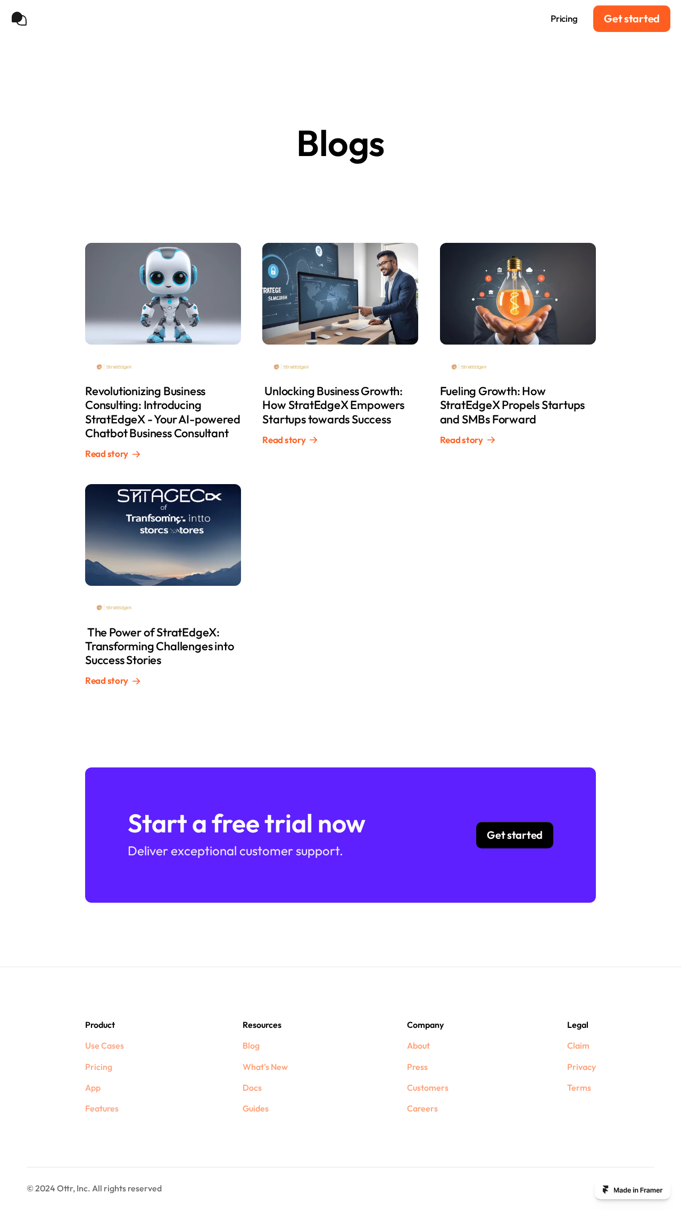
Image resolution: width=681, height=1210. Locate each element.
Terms (579, 1087)
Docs (252, 1087)
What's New (265, 1066)
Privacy (581, 1066)
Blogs (469, 18)
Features (102, 1108)
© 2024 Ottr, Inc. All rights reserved (94, 1188)
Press (417, 1066)
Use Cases (515, 18)
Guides (256, 1108)
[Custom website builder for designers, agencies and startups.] (632, 1189)
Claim (578, 1045)
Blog (251, 1045)
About (418, 1045)
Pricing (564, 18)
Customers (428, 1087)
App (93, 1087)
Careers (422, 1108)
